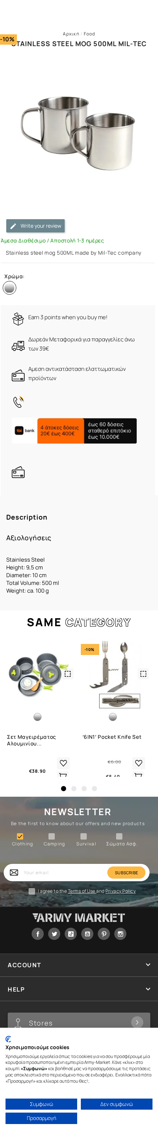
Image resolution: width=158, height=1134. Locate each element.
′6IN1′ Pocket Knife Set (112, 737)
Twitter (54, 934)
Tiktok (71, 934)
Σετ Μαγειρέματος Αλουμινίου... (31, 740)
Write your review (40, 225)
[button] (63, 788)
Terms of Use (82, 891)
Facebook (38, 934)
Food (90, 34)
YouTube (87, 934)
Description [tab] (26, 517)
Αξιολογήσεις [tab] (29, 538)
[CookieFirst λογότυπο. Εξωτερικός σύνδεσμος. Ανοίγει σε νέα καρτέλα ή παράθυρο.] (8, 1039)
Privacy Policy (120, 891)
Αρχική (71, 34)
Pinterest (104, 934)
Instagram (120, 934)
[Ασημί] (11, 289)
